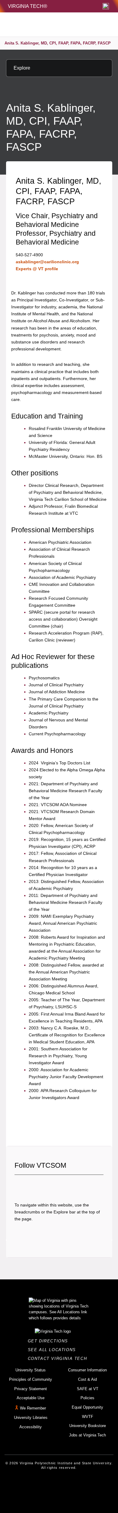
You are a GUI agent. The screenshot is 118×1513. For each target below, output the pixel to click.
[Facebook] (19, 1185)
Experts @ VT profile (37, 268)
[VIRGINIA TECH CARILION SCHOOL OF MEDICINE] (46, 24)
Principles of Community (30, 1379)
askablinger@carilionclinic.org (47, 261)
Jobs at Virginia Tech (87, 1435)
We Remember (33, 1408)
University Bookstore (87, 1425)
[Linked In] (49, 1185)
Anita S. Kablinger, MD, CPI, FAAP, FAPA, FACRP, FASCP (58, 43)
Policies (87, 1398)
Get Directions (50, 1341)
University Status (30, 1370)
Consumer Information (87, 1370)
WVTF (87, 1416)
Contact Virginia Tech (59, 1358)
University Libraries (31, 1417)
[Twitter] (29, 1185)
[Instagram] (39, 1185)
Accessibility (30, 1427)
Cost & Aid (87, 1379)
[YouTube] (60, 1185)
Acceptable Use (30, 1398)
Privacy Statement (30, 1389)
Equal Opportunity (87, 1407)
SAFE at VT (87, 1389)
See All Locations (53, 1349)
